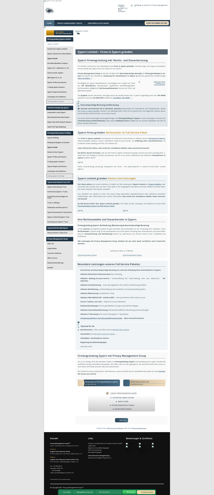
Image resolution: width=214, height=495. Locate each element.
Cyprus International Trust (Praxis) (59, 212)
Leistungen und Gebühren (56, 97)
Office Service (52, 258)
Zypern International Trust (56, 187)
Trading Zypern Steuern (56, 87)
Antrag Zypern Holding (55, 176)
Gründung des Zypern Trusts (57, 222)
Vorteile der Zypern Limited (123, 398)
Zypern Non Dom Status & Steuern (59, 122)
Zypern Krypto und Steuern (57, 92)
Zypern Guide (123, 401)
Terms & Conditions (54, 253)
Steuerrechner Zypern (123, 409)
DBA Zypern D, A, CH (54, 78)
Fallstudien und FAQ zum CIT (57, 207)
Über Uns (50, 244)
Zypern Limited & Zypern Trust (58, 217)
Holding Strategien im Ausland (58, 142)
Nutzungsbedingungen (139, 428)
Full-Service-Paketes (157, 138)
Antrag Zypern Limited (55, 101)
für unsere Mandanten (64, 32)
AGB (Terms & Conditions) (115, 428)
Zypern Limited (52, 44)
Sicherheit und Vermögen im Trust (57, 197)
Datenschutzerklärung (55, 263)
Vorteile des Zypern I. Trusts (57, 192)
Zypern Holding (155, 184)
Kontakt (50, 268)
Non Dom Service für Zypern (104, 334)
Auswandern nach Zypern (56, 112)
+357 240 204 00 (57, 466)
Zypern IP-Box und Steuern (56, 82)
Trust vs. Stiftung (53, 203)
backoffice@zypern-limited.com (64, 473)
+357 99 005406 (55, 470)
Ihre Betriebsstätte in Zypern (123, 405)
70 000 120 (60, 468)
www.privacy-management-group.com (99, 458)
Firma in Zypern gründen (90, 111)
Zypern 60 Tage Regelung (56, 127)
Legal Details (52, 248)
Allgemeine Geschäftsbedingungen (98, 448)
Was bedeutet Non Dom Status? (58, 117)
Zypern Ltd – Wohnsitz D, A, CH (58, 68)
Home (49, 23)
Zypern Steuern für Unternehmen (59, 54)
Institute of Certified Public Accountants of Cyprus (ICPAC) (105, 443)
